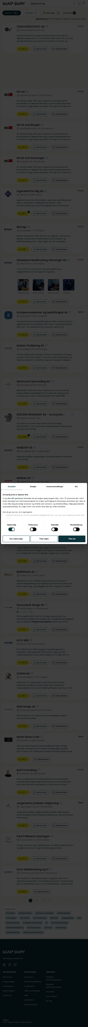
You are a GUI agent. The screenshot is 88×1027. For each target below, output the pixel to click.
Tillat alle (72, 539)
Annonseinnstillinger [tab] (54, 486)
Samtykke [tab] (12, 486)
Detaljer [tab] (33, 486)
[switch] (33, 529)
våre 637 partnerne (15, 498)
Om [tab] (76, 486)
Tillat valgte (44, 539)
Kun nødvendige (16, 539)
